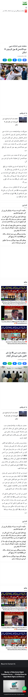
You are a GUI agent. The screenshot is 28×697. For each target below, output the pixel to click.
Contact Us (11, 664)
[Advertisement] (14, 28)
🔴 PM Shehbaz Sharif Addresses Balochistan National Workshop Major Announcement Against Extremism (14, 303)
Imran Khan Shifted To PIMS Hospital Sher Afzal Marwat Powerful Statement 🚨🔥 (14, 322)
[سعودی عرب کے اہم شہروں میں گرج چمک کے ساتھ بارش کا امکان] (23, 119)
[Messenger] (14, 60)
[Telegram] (5, 60)
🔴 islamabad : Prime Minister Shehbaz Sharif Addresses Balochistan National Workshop (16, 342)
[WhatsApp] (10, 60)
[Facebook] (24, 60)
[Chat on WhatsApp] (24, 688)
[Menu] (26, 8)
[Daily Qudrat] (25, 3)
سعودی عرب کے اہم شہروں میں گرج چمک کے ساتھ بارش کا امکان (10, 122)
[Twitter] (19, 60)
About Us (4, 664)
